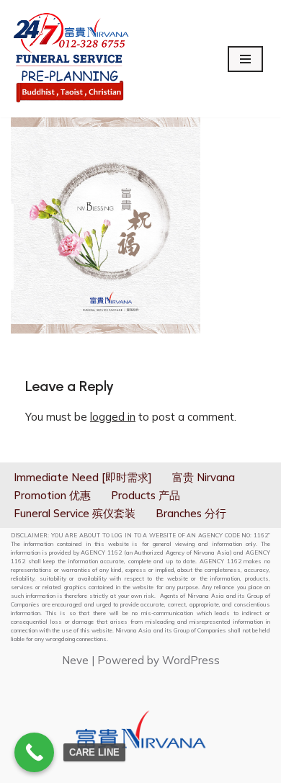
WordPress (191, 660)
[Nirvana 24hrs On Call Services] (71, 58)
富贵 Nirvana (203, 477)
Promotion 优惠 (52, 495)
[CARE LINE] (34, 752)
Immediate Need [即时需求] (83, 477)
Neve (75, 660)
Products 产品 (145, 495)
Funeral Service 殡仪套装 (74, 513)
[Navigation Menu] (245, 59)
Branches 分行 (191, 513)
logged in (112, 417)
